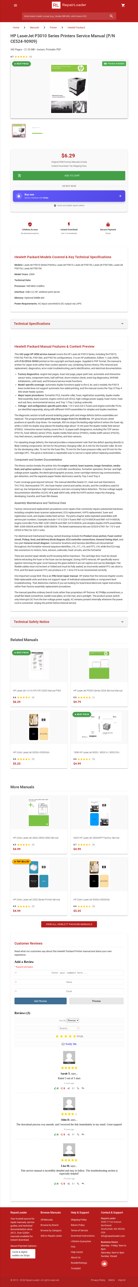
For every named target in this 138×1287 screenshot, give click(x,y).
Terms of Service (79, 1230)
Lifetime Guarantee (81, 1241)
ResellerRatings (79, 1262)
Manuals (34, 27)
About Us (75, 1257)
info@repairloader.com (113, 1236)
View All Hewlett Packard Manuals (69, 924)
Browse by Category (51, 1230)
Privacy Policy (98, 1280)
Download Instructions (83, 1235)
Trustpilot (76, 1268)
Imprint (122, 1280)
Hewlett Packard (76, 27)
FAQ (73, 1246)
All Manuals (47, 1219)
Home (16, 27)
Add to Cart (49, 175)
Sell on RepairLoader (51, 1235)
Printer (53, 27)
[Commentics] (69, 1078)
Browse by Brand (49, 1225)
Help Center (77, 1252)
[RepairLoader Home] (69, 5)
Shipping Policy (79, 1219)
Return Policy (78, 1225)
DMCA (111, 1280)
